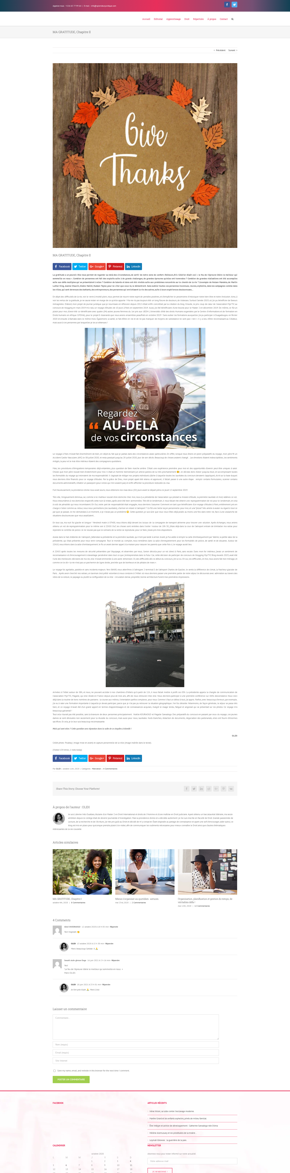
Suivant (231, 50)
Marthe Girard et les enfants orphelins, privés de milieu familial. (178, 1118)
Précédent (220, 50)
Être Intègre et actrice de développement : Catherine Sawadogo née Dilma (184, 1125)
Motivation (96, 768)
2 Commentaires (76, 902)
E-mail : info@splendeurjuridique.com (100, 6)
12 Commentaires (139, 906)
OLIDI (58, 768)
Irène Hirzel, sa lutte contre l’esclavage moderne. (172, 1111)
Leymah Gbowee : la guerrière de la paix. (168, 1140)
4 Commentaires (110, 768)
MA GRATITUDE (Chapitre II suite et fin (198, 898)
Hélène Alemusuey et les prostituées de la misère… (173, 1133)
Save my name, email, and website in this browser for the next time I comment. (93, 1070)
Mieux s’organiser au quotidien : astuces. (74, 898)
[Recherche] (232, 19)
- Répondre (113, 926)
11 (131, 1165)
